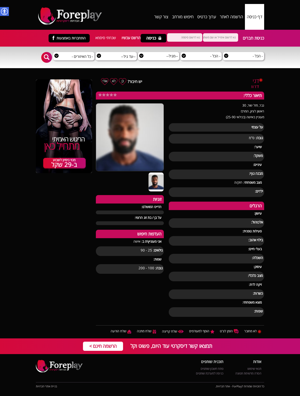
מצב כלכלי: (255, 276)
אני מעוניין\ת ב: (151, 242)
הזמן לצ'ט (227, 331)
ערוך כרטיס (206, 16)
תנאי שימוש (254, 369)
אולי (104, 81)
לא (114, 81)
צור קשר (161, 16)
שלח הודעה (119, 331)
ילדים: (259, 191)
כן (123, 81)
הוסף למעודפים (199, 331)
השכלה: (257, 258)
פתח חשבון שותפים (212, 369)
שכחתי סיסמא (105, 38)
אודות (257, 362)
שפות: (258, 311)
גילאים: (158, 250)
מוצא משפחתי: (252, 302)
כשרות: (258, 293)
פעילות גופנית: (252, 231)
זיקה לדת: (255, 285)
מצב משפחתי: (253, 183)
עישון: (258, 213)
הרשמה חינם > (103, 346)
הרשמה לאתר (231, 16)
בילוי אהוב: (255, 240)
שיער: (258, 147)
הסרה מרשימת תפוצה (248, 373)
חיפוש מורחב (183, 16)
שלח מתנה (144, 331)
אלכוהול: (257, 222)
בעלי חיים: (255, 249)
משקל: (258, 156)
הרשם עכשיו (131, 38)
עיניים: (257, 165)
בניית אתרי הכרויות (46, 386)
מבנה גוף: (256, 173)
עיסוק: (258, 267)
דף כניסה (254, 16)
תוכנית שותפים (212, 362)
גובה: (259, 138)
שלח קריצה (170, 331)
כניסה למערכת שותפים (209, 373)
